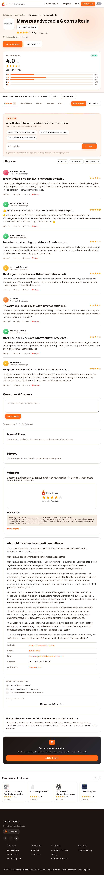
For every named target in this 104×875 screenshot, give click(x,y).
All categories (13, 850)
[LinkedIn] (16, 838)
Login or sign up (85, 850)
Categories (66, 4)
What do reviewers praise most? (53, 132)
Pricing (54, 854)
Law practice (20, 15)
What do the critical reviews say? (22, 132)
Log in (76, 4)
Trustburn (11, 821)
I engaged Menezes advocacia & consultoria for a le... (35, 369)
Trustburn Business (59, 850)
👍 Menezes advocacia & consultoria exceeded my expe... (38, 210)
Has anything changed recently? (21, 138)
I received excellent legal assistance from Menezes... (36, 242)
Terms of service (69, 870)
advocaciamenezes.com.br (41, 645)
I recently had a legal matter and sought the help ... (34, 178)
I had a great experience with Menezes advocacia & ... (36, 274)
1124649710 (34, 650)
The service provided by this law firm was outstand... (35, 306)
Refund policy (84, 870)
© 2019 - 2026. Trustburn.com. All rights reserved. (24, 870)
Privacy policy (54, 870)
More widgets (13, 529)
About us (35, 850)
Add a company (14, 858)
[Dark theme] (99, 3)
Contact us (35, 854)
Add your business (59, 858)
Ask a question (13, 416)
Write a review (52, 4)
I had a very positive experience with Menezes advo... (35, 337)
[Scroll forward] (100, 778)
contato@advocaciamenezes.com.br (46, 656)
